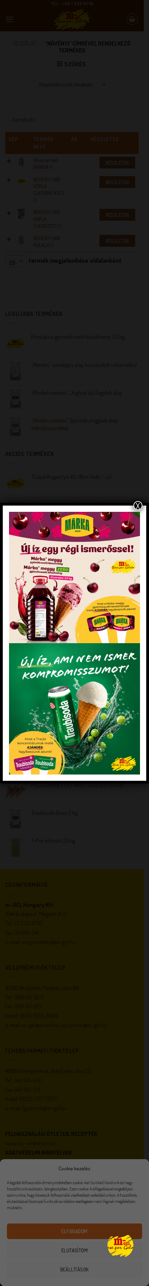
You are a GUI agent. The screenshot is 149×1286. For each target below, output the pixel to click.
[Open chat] (120, 1245)
